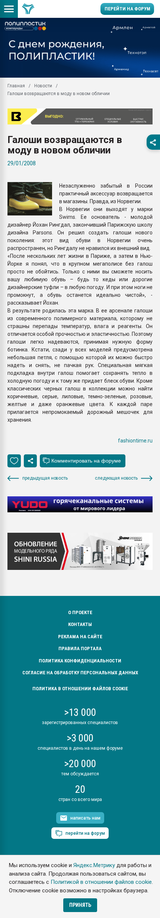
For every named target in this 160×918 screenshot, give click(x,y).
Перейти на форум (127, 9)
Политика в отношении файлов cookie (80, 688)
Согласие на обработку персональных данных (80, 672)
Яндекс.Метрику (94, 865)
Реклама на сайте (80, 636)
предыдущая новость (45, 478)
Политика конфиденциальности (80, 661)
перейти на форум (85, 833)
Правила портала (80, 648)
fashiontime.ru (135, 441)
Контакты (80, 624)
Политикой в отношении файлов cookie (101, 882)
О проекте (80, 612)
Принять (80, 905)
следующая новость (116, 478)
